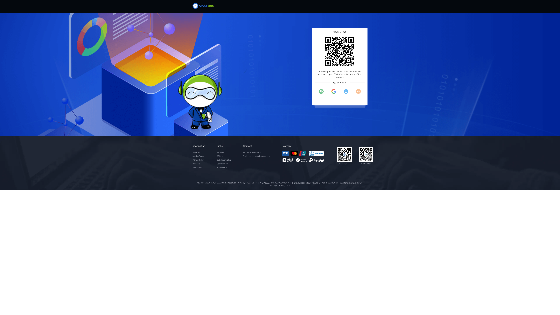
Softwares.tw (222, 164)
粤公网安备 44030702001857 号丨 (277, 182)
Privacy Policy (198, 160)
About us (196, 152)
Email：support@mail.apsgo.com (256, 156)
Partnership (197, 167)
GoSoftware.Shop (224, 160)
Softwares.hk (222, 167)
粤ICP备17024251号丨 (249, 182)
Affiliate (220, 156)
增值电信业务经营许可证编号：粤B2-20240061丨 (317, 182)
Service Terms (198, 156)
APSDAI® (220, 152)
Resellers (196, 164)
